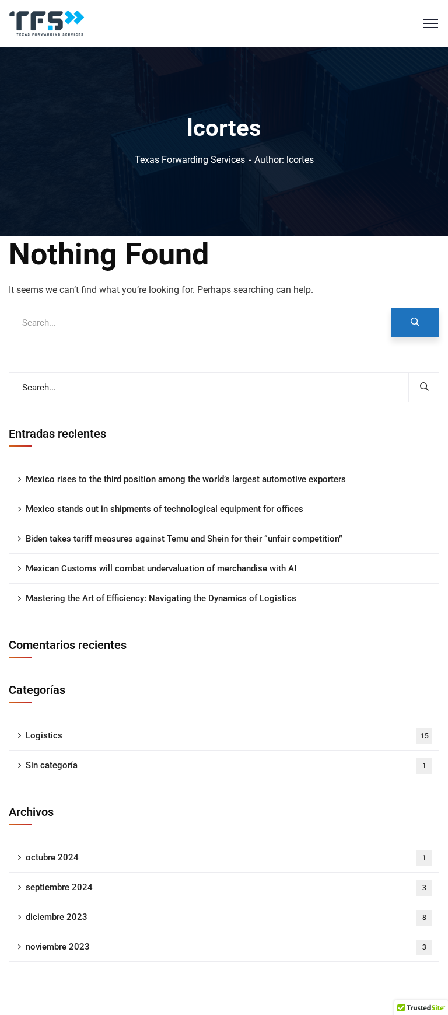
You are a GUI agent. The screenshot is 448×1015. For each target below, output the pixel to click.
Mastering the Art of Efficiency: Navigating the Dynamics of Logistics (161, 598)
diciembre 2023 (226, 917)
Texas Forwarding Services (190, 159)
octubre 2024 (226, 857)
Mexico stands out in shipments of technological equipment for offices (164, 509)
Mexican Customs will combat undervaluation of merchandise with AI (161, 568)
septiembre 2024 (226, 887)
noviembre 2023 (226, 946)
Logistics (227, 735)
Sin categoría (226, 765)
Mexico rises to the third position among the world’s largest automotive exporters (186, 479)
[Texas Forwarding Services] (47, 22)
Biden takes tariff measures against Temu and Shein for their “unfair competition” (184, 538)
